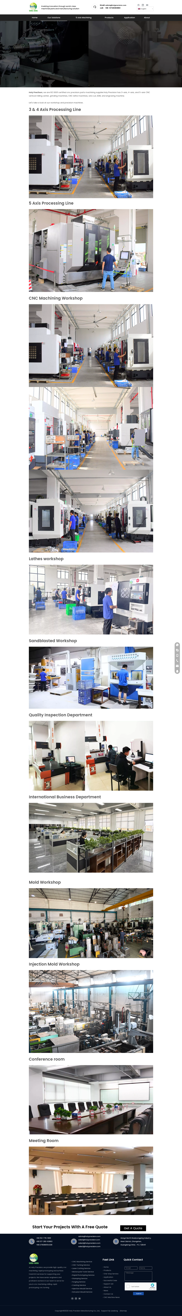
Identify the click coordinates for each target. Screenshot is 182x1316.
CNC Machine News (112, 1297)
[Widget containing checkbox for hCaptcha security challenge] (141, 1286)
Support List (108, 1284)
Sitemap (123, 1311)
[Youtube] (147, 5)
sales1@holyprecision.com (89, 1240)
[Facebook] (138, 5)
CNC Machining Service (82, 1261)
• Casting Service (78, 1285)
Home (106, 1267)
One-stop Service (111, 1274)
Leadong (114, 1311)
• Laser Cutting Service (81, 1268)
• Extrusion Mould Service (81, 1292)
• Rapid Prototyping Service (83, 1275)
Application (108, 1277)
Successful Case (110, 1280)
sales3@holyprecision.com (89, 1246)
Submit (138, 1294)
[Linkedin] (143, 5)
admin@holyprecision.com (115, 5)
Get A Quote (133, 1228)
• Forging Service (78, 1282)
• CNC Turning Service (80, 1265)
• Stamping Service (79, 1278)
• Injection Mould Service (81, 1288)
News (106, 1290)
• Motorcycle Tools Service (82, 1272)
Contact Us (97, 62)
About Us (107, 1287)
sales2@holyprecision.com (89, 1243)
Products (107, 1270)
